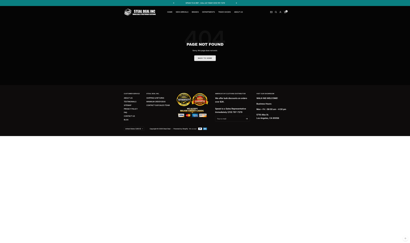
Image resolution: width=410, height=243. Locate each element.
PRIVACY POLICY (131, 109)
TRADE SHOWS (224, 12)
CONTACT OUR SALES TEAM (158, 105)
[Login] (280, 12)
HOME (169, 12)
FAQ (125, 112)
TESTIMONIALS (130, 102)
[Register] (247, 118)
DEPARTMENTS (208, 12)
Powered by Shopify (181, 129)
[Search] (276, 12)
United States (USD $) (133, 129)
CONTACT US (129, 116)
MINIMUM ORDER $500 (155, 102)
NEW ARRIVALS (182, 12)
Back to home (205, 58)
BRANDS (195, 12)
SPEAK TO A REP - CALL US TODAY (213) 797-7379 (205, 3)
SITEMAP (127, 105)
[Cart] (285, 12)
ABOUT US (238, 12)
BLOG (126, 120)
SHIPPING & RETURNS (155, 98)
